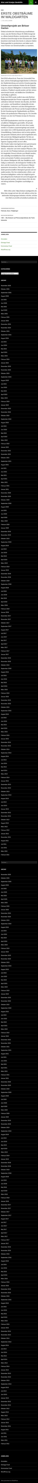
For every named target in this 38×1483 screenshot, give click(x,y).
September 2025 (6, 292)
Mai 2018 (4, 598)
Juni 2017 (4, 637)
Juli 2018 (4, 591)
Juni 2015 (4, 721)
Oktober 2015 (5, 707)
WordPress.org (5, 249)
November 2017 (6, 619)
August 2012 (5, 823)
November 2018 (6, 577)
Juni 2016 (4, 679)
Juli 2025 (4, 299)
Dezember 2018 (6, 573)
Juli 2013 (4, 802)
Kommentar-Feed (6, 246)
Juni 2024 (4, 345)
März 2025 (4, 313)
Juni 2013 (4, 805)
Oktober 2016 (5, 665)
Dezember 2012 (6, 812)
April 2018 (4, 602)
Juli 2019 (4, 549)
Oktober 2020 (5, 500)
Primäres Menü (35, 2)
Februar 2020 (5, 524)
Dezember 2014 (6, 742)
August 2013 (5, 798)
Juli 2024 (4, 342)
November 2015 (6, 703)
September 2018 (6, 584)
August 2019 (5, 545)
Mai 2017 (4, 640)
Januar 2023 (5, 405)
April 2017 (4, 644)
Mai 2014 (4, 767)
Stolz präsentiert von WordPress (9, 1480)
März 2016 (4, 689)
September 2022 (6, 419)
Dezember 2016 (6, 658)
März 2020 (4, 521)
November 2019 (6, 535)
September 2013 (6, 795)
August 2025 (5, 296)
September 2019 (6, 542)
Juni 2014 (4, 763)
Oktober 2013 (5, 791)
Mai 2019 (4, 556)
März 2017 (4, 647)
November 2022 (6, 412)
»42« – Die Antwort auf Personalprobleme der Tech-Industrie (18, 218)
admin (10, 20)
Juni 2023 (4, 387)
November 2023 (6, 370)
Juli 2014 (4, 760)
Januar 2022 (5, 447)
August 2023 (5, 380)
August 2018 (5, 587)
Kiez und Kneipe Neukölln (12, 2)
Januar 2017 (5, 654)
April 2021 (4, 479)
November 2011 (6, 837)
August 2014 (5, 756)
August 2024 (5, 338)
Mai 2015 (4, 724)
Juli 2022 (4, 426)
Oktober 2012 (5, 819)
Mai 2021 (4, 475)
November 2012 (6, 816)
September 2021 (6, 461)
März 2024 (4, 356)
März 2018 (4, 605)
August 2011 (5, 840)
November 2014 (6, 746)
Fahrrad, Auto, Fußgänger (9, 210)
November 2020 (6, 496)
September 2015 (6, 710)
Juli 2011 (3, 844)
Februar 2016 (5, 693)
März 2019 (4, 563)
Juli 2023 (4, 384)
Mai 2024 (4, 349)
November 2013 (6, 788)
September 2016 (6, 668)
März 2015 (4, 732)
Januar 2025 (5, 320)
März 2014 (4, 774)
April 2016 (4, 686)
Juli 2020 (4, 510)
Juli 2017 (4, 633)
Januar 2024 (5, 363)
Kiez (2, 10)
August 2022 (5, 422)
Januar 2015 (5, 739)
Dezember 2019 (6, 531)
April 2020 (4, 517)
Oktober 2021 (5, 457)
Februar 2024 (5, 359)
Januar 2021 (5, 489)
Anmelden (4, 239)
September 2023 (6, 377)
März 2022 (4, 440)
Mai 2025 (4, 306)
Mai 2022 (4, 433)
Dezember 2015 (6, 700)
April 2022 (4, 436)
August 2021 (5, 465)
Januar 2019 (5, 570)
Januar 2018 (5, 612)
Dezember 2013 (6, 784)
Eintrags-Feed (5, 242)
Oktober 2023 (5, 373)
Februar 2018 (5, 609)
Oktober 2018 (5, 580)
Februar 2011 (5, 854)
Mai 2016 (4, 682)
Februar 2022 (5, 443)
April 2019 (4, 559)
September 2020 (6, 503)
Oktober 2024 (5, 331)
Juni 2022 (4, 429)
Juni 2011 (4, 847)
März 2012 (4, 826)
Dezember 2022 (6, 408)
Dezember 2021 (6, 450)
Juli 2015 (4, 717)
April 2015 (4, 728)
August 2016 (5, 672)
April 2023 (4, 394)
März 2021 (4, 482)
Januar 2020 (5, 528)
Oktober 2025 (5, 289)
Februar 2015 (5, 735)
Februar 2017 (5, 651)
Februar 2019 (5, 566)
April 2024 (4, 352)
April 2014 (4, 770)
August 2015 (5, 714)
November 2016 (6, 661)
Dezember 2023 (6, 366)
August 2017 (5, 630)
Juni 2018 (4, 595)
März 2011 (4, 851)
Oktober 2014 (5, 749)
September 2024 (6, 335)
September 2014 (6, 753)
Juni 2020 (4, 514)
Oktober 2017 (5, 623)
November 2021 (6, 454)
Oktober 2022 (5, 415)
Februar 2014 (5, 777)
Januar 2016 (5, 696)
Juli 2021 (4, 468)
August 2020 (5, 507)
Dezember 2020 (6, 493)
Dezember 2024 (6, 324)
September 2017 (6, 626)
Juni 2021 (4, 472)
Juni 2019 (4, 552)
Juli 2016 (4, 675)
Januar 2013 (5, 809)
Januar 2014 (5, 781)
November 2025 (6, 285)
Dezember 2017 (6, 616)
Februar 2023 (5, 401)
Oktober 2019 (5, 538)
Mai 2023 (4, 391)
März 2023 (4, 398)
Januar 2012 (5, 833)
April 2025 (4, 310)
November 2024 (6, 327)
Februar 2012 (5, 830)
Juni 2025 (4, 303)
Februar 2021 (5, 486)
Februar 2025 (5, 317)
